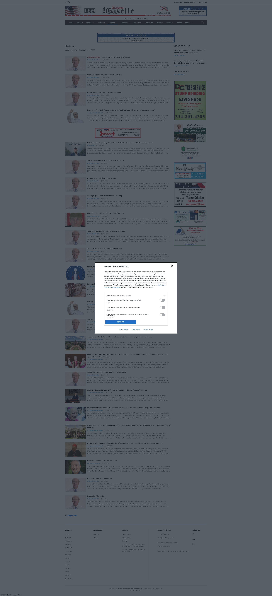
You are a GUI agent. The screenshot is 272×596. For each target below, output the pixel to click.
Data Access (136, 329)
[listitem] (136, 295)
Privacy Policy (148, 329)
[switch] (162, 300)
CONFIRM (121, 322)
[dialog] (136, 298)
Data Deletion (124, 329)
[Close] (173, 267)
